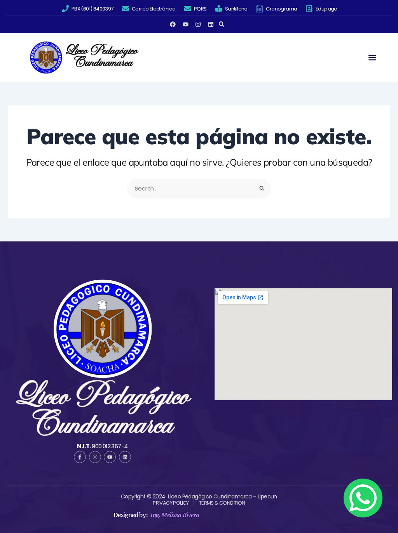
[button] (221, 24)
